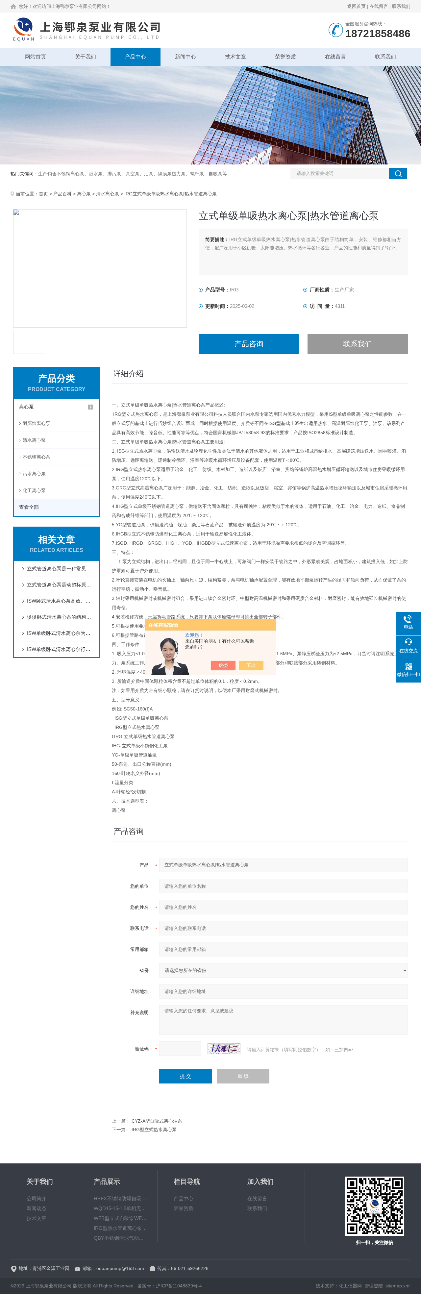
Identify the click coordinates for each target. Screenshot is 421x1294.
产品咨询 (249, 344)
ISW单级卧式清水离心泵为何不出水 (60, 633)
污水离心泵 (34, 473)
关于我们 (85, 57)
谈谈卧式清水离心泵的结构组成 (60, 617)
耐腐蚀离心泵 (36, 423)
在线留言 (379, 6)
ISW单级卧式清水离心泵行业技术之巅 (60, 649)
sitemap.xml (397, 1285)
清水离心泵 (107, 193)
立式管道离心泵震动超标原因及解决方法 (60, 584)
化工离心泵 (34, 490)
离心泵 (84, 193)
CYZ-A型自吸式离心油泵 (157, 1121)
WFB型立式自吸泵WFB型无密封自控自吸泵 (121, 1218)
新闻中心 (185, 57)
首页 (43, 193)
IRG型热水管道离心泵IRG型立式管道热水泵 (121, 1228)
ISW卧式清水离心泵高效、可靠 (60, 601)
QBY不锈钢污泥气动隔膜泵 (121, 1238)
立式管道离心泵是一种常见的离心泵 (60, 568)
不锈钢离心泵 (36, 457)
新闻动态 (36, 1208)
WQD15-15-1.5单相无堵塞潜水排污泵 (121, 1208)
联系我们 (401, 6)
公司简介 (36, 1198)
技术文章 (235, 57)
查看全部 (29, 507)
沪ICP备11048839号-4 (179, 1285)
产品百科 (62, 193)
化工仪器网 (350, 1285)
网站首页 (35, 57)
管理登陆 (373, 1285)
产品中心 (135, 57)
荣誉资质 (285, 57)
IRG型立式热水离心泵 (154, 1129)
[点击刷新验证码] (224, 1048)
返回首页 (356, 6)
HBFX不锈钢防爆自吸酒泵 (121, 1198)
